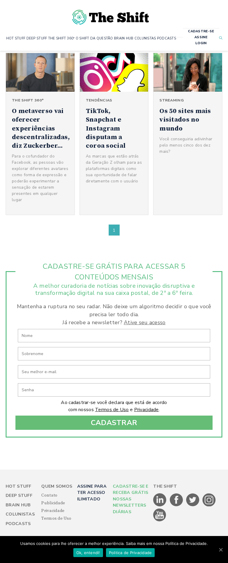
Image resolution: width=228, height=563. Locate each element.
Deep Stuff (19, 495)
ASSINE (201, 37)
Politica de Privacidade (130, 552)
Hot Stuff (18, 486)
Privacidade (146, 409)
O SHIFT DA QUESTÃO (94, 38)
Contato (49, 495)
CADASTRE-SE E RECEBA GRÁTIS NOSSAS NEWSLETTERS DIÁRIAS (130, 499)
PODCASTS (166, 38)
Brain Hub (18, 505)
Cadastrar (114, 422)
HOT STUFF (16, 38)
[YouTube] (159, 520)
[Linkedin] (160, 505)
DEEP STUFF (36, 38)
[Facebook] (177, 505)
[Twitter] (193, 505)
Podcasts (18, 524)
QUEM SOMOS (56, 486)
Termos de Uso (112, 409)
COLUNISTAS (145, 38)
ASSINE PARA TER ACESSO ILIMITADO (92, 493)
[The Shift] (110, 15)
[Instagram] (209, 505)
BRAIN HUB (124, 38)
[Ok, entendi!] (221, 550)
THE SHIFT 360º (61, 38)
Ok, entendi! (88, 552)
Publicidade (53, 503)
